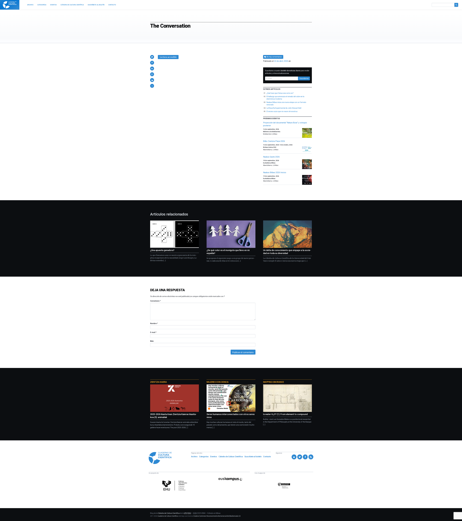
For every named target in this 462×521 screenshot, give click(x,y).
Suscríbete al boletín (253, 456)
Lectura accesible (168, 57)
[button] (152, 57)
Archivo (194, 456)
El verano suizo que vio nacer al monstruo (282, 111)
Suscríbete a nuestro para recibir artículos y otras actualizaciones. (287, 72)
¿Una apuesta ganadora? (162, 250)
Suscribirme (304, 78)
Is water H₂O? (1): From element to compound (285, 414)
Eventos (213, 456)
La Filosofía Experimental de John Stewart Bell (283, 108)
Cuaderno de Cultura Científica (168, 516)
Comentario (155, 301)
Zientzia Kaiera (158, 382)
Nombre (154, 323)
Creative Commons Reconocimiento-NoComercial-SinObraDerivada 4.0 (217, 516)
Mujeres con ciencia (217, 382)
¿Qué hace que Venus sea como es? (280, 93)
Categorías (204, 456)
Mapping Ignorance (273, 382)
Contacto (267, 456)
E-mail (153, 332)
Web (152, 341)
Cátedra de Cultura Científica (231, 456)
